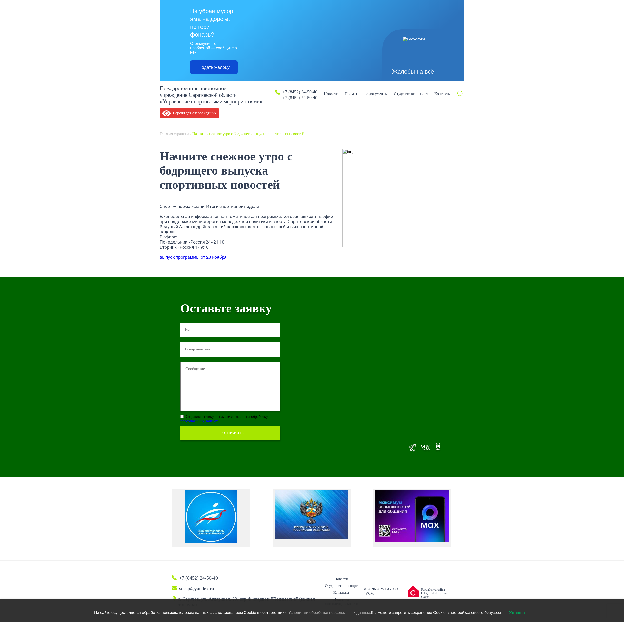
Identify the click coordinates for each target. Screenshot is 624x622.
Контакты (442, 94)
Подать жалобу (214, 67)
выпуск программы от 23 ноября (193, 257)
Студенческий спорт (411, 94)
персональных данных (199, 421)
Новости (331, 94)
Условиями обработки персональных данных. (329, 613)
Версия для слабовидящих (193, 113)
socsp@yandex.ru (196, 588)
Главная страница (174, 134)
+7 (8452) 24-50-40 (300, 91)
